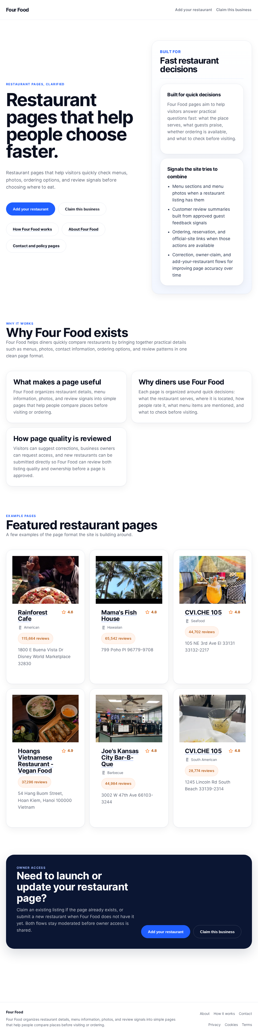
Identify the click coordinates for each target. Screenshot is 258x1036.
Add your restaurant (193, 9)
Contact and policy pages (36, 245)
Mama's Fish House (119, 616)
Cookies (231, 1024)
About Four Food (84, 229)
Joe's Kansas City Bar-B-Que (119, 757)
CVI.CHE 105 (203, 612)
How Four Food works (32, 229)
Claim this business (233, 9)
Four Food (17, 10)
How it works (224, 1013)
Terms (247, 1024)
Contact (245, 1013)
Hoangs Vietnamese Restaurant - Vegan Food (35, 760)
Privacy (214, 1024)
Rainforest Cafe (32, 616)
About (205, 1013)
